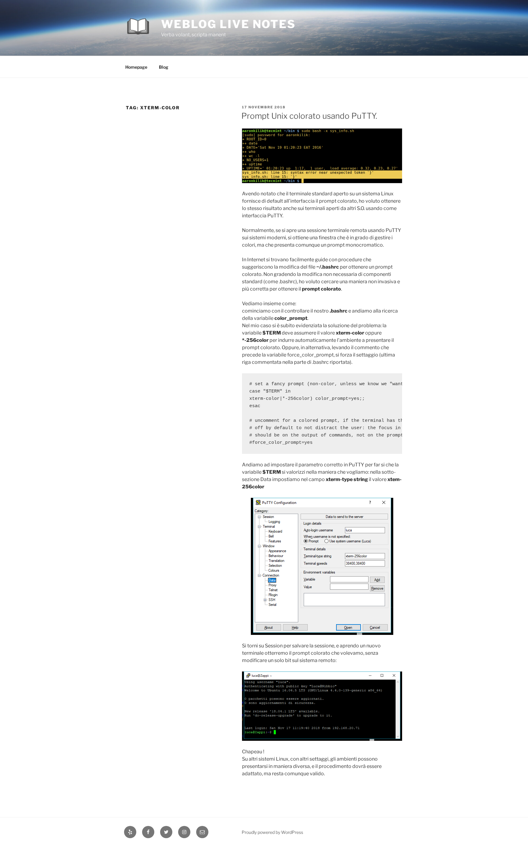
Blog (163, 67)
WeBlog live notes (228, 24)
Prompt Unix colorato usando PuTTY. (309, 116)
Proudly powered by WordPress (272, 832)
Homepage (136, 67)
